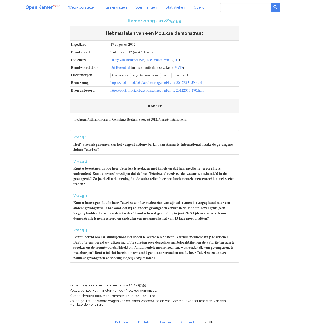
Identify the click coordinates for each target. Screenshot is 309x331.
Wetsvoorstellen (82, 7)
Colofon (121, 322)
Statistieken (175, 7)
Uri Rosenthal (120, 67)
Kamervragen (115, 7)
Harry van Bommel (124, 59)
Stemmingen (146, 7)
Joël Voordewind (159, 59)
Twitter (165, 322)
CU (176, 59)
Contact (187, 322)
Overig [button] (200, 7)
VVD (179, 67)
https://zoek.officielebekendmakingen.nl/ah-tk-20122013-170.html (157, 90)
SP (142, 59)
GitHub (143, 322)
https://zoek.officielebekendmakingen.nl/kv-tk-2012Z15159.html (156, 82)
